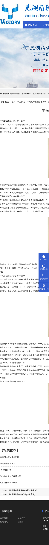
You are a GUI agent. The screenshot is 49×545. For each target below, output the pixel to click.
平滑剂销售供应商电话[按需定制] (23, 490)
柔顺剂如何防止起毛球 (9, 457)
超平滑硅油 (15, 93)
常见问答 (21, 101)
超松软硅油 (26, 93)
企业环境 (21, 517)
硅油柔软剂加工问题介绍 (10, 476)
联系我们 (21, 521)
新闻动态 (4, 521)
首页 (13, 101)
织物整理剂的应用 (7, 463)
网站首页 (32, 24)
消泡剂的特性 (5, 469)
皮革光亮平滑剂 (39, 93)
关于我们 (4, 517)
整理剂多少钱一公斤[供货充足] (22, 494)
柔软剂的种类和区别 (8, 482)
